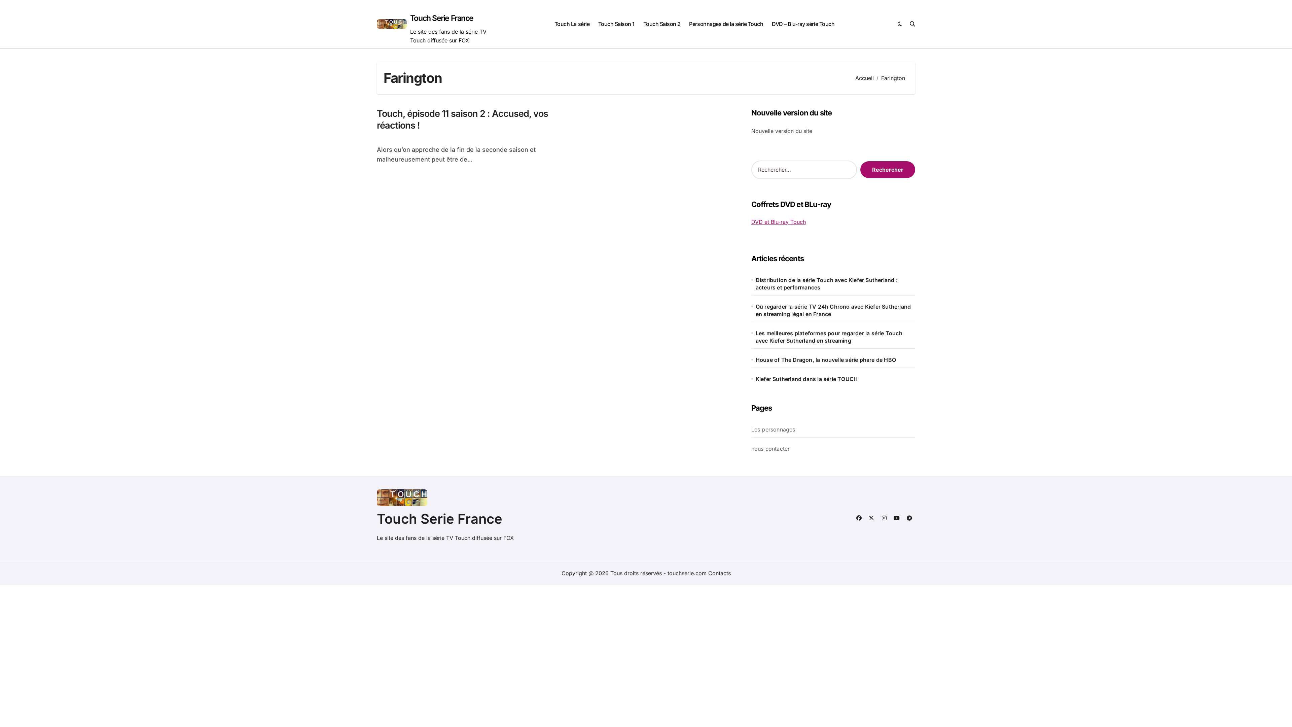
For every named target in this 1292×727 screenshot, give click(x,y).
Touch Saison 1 (616, 24)
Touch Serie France (441, 18)
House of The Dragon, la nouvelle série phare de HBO (826, 359)
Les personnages (773, 429)
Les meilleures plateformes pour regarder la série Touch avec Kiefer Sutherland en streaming (829, 337)
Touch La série (571, 24)
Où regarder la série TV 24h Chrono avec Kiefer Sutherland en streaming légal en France (833, 310)
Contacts (719, 573)
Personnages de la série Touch (726, 24)
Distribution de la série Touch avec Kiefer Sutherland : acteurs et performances (827, 284)
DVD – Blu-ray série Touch (803, 24)
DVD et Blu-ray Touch (778, 221)
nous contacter (770, 448)
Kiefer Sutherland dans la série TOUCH (807, 379)
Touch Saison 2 (662, 24)
